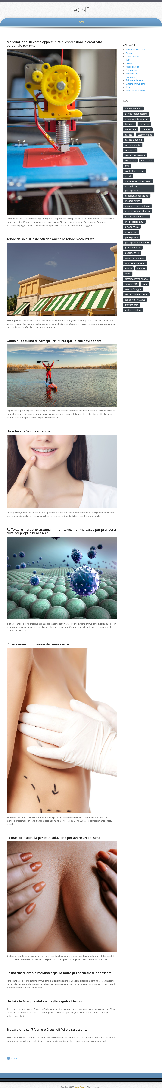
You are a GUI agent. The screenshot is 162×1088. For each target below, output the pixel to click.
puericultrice (132, 252)
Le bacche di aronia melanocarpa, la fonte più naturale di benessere (59, 973)
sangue (141, 268)
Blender (146, 129)
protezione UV (133, 247)
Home (81, 21)
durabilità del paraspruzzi (132, 188)
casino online (145, 134)
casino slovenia (133, 139)
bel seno (144, 124)
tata (145, 284)
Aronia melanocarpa (135, 49)
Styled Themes (80, 1087)
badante (129, 124)
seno (127, 273)
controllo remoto (134, 170)
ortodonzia (131, 232)
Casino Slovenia (133, 56)
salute (128, 268)
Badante (130, 53)
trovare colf (131, 304)
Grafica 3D (130, 63)
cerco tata (146, 160)
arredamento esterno (136, 118)
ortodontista (132, 226)
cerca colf (130, 150)
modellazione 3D (134, 221)
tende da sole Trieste (136, 294)
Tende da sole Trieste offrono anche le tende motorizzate (50, 239)
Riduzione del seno (134, 80)
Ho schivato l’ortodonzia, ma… (30, 431)
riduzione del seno (135, 263)
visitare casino (133, 310)
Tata (128, 87)
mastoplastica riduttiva (137, 211)
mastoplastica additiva (137, 206)
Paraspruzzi (131, 73)
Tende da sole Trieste (135, 90)
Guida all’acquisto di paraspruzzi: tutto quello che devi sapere (54, 341)
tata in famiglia (133, 289)
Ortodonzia (131, 70)
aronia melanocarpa (136, 113)
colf (127, 165)
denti (128, 176)
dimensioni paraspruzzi (138, 181)
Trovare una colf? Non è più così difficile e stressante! (48, 1029)
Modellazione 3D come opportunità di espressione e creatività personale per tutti (54, 44)
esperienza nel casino (136, 195)
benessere (130, 129)
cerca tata (130, 160)
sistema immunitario (136, 278)
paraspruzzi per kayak (137, 242)
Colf (127, 60)
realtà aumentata (134, 258)
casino (128, 134)
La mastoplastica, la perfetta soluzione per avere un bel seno (54, 838)
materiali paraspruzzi (136, 216)
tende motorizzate (135, 299)
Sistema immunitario (135, 83)
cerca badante (132, 144)
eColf (81, 10)
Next (15, 1058)
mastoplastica (132, 200)
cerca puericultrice (135, 155)
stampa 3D (131, 284)
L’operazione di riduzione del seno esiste (38, 644)
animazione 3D (133, 108)
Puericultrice (131, 77)
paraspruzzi (131, 237)
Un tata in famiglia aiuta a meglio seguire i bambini (46, 1001)
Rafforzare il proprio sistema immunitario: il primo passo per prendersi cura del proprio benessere (61, 531)
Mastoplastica (132, 66)
